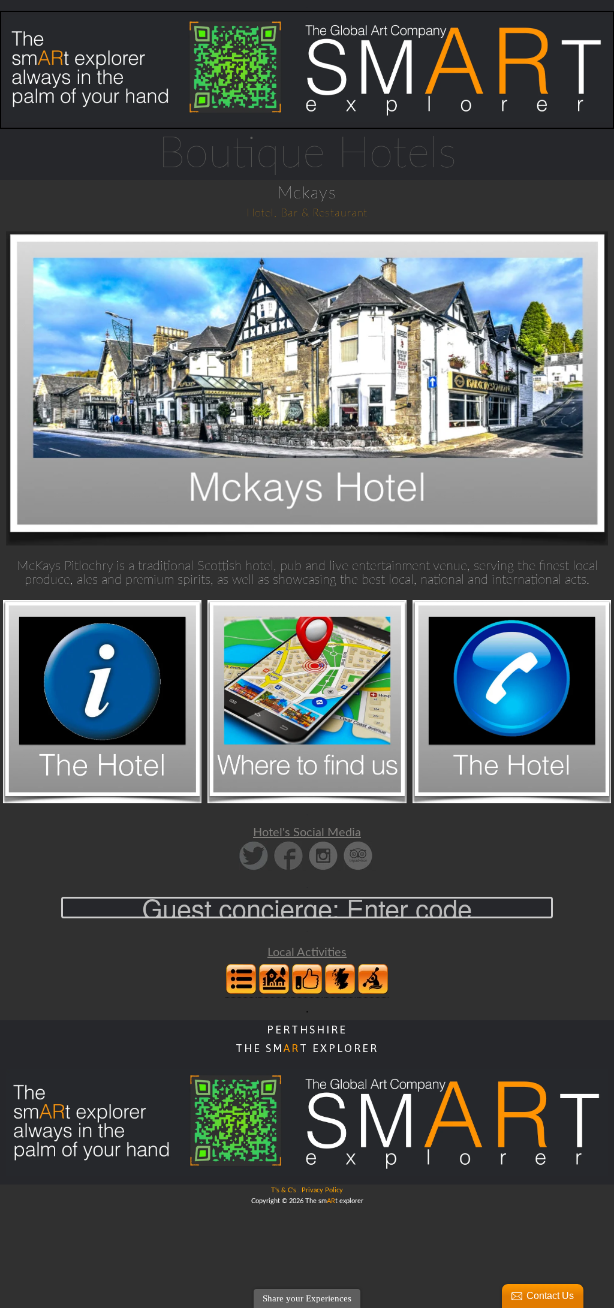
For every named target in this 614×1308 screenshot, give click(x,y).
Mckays (307, 193)
